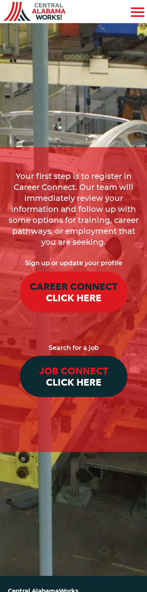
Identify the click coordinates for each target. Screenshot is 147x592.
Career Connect (74, 293)
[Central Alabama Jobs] (34, 11)
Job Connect (73, 377)
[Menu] (137, 11)
